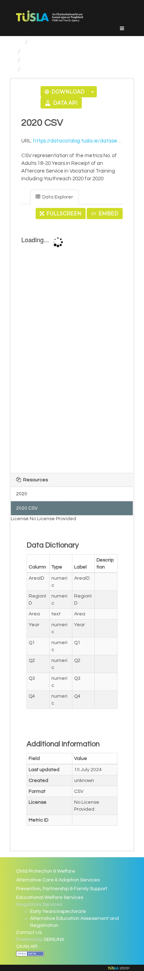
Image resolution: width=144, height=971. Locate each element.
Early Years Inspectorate (58, 911)
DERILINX (54, 939)
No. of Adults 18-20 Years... (61, 60)
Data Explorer (57, 197)
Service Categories (58, 42)
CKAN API (26, 946)
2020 (21, 493)
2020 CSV (37, 69)
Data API (65, 103)
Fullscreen (63, 213)
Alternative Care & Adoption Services (58, 880)
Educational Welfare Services (49, 897)
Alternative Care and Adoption (67, 51)
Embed (107, 213)
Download (67, 92)
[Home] (19, 42)
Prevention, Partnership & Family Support (61, 888)
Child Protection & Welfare (45, 871)
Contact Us (29, 932)
